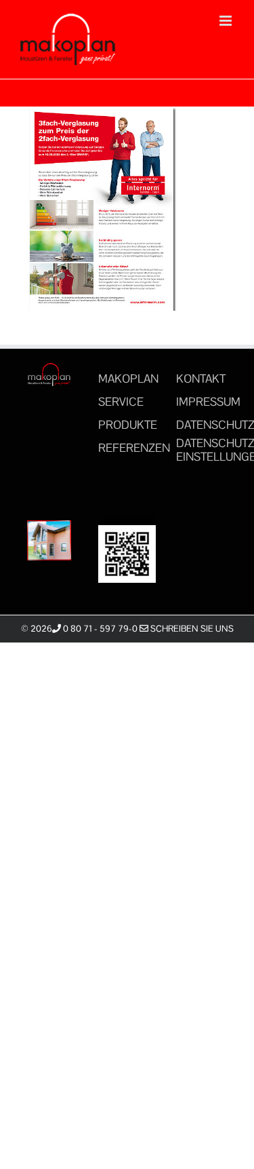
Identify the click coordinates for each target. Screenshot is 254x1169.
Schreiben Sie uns (191, 628)
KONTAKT (201, 378)
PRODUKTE (127, 424)
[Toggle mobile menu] (226, 21)
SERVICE (121, 401)
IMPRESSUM (208, 401)
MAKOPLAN (128, 378)
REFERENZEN (134, 447)
